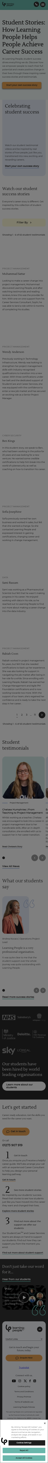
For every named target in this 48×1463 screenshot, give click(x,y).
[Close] (45, 1423)
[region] (24, 1441)
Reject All (24, 1450)
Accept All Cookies (24, 1458)
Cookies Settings (24, 1443)
